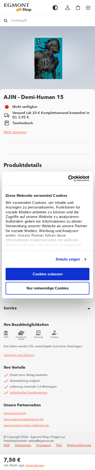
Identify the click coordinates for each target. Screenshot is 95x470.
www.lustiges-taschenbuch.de (24, 419)
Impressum (43, 445)
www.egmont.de (15, 413)
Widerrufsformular (79, 445)
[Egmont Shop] (26, 7)
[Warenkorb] (78, 8)
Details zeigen (68, 259)
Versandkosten (35, 465)
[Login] (68, 8)
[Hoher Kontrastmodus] (55, 7)
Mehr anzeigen (15, 132)
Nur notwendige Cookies (48, 288)
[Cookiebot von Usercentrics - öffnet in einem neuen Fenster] (68, 178)
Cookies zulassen (48, 274)
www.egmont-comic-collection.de (26, 425)
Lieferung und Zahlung (19, 355)
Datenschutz (23, 445)
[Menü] (88, 8)
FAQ (59, 445)
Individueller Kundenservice (28, 392)
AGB (7, 445)
